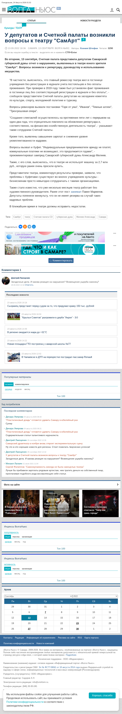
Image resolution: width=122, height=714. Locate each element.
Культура (9, 27)
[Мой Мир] (34, 227)
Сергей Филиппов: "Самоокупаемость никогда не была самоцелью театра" (45, 467)
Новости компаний (45, 643)
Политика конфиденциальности (18, 643)
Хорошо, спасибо (102, 695)
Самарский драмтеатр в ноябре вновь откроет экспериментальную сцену (44, 443)
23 (77, 623)
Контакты (7, 638)
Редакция (19, 638)
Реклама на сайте (66, 638)
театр (27, 217)
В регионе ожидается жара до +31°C (27, 332)
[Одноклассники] (25, 227)
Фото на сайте (12, 484)
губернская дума (64, 217)
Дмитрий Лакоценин (20, 278)
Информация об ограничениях (41, 638)
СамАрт (17, 217)
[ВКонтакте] (20, 227)
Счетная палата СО (43, 217)
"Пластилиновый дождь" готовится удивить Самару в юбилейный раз (42, 420)
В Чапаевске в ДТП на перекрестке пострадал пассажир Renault (57, 357)
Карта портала (91, 638)
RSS (80, 638)
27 (29, 629)
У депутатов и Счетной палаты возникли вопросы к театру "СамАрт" (41, 455)
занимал (76, 191)
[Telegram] (29, 227)
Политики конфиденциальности (25, 702)
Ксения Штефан (89, 48)
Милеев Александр (85, 217)
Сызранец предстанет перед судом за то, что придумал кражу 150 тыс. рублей (50, 306)
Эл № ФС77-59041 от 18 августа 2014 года (59, 667)
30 (77, 629)
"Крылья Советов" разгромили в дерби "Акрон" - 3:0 (50, 317)
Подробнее (71, 655)
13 (29, 618)
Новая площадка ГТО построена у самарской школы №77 (39, 344)
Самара (102, 217)
